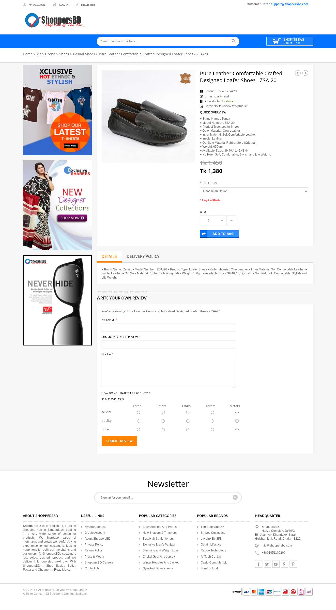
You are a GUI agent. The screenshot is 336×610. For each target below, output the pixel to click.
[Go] (235, 497)
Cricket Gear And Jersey (159, 556)
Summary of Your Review (120, 337)
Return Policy (94, 550)
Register (88, 4)
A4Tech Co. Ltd (211, 556)
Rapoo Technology (213, 550)
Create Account (95, 532)
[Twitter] (267, 564)
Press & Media (94, 556)
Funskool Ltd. (210, 568)
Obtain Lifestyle (211, 544)
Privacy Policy (94, 544)
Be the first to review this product (225, 106)
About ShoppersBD (97, 538)
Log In (64, 4)
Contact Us (92, 568)
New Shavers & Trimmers (160, 532)
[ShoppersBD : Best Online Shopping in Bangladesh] (55, 20)
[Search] (235, 41)
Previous (298, 73)
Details (109, 256)
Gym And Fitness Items (158, 568)
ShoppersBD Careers (99, 562)
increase (222, 220)
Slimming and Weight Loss (160, 550)
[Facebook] (258, 564)
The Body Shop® (212, 527)
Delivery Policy (143, 256)
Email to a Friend (216, 96)
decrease (231, 220)
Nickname (108, 319)
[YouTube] (276, 564)
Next (305, 73)
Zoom (187, 155)
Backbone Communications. (68, 593)
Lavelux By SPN (211, 538)
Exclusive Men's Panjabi (159, 544)
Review (106, 354)
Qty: (203, 212)
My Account (38, 4)
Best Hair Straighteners (158, 538)
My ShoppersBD (96, 527)
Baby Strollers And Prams (160, 527)
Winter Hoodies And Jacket (161, 562)
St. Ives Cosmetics (213, 532)
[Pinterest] (293, 564)
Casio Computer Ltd (214, 562)
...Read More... (61, 569)
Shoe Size (209, 183)
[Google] (284, 564)
